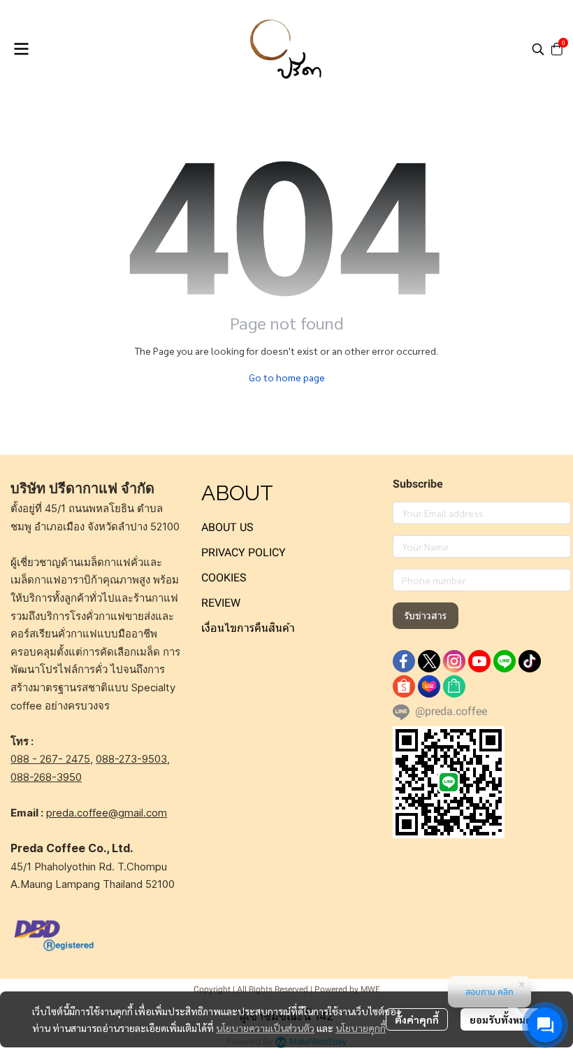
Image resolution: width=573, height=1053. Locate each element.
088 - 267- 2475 (50, 758)
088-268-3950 (46, 777)
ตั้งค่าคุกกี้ (417, 1019)
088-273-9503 (131, 758)
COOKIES (224, 577)
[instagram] (454, 661)
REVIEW (220, 602)
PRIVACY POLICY (243, 552)
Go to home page (287, 377)
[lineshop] (454, 686)
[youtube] (479, 661)
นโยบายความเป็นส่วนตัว (265, 1028)
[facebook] (404, 661)
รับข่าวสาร (426, 615)
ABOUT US (227, 527)
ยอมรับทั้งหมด (501, 1019)
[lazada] (429, 686)
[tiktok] (529, 661)
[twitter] (429, 661)
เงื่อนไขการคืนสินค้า (248, 628)
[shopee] (404, 686)
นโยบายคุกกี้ (360, 1028)
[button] (538, 49)
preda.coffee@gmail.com (106, 812)
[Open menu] (21, 49)
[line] (504, 661)
